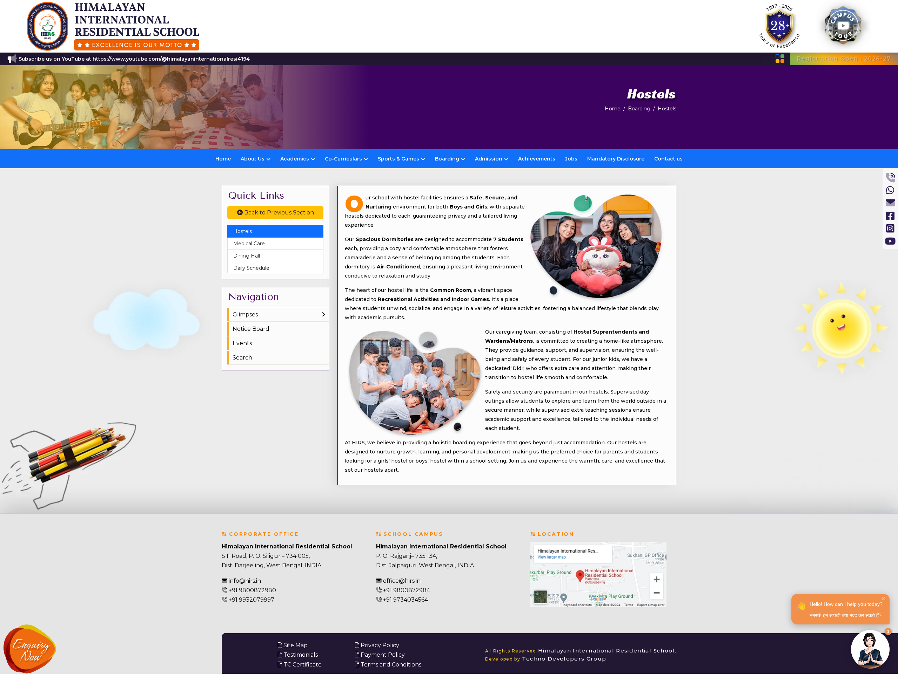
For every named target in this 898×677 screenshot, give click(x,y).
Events (242, 343)
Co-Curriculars (343, 159)
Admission (488, 159)
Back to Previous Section (278, 212)
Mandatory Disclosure (615, 159)
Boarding (639, 108)
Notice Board (251, 329)
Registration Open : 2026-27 (844, 58)
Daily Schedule (251, 268)
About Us (252, 159)
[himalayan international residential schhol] (112, 26)
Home (613, 108)
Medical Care (249, 243)
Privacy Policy (379, 645)
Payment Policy (382, 654)
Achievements (536, 159)
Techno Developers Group (546, 658)
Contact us (668, 159)
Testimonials (300, 654)
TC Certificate (302, 664)
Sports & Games (398, 159)
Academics (294, 159)
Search (242, 357)
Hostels (667, 108)
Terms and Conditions (390, 664)
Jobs (571, 159)
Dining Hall (246, 256)
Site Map (295, 645)
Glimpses (245, 314)
